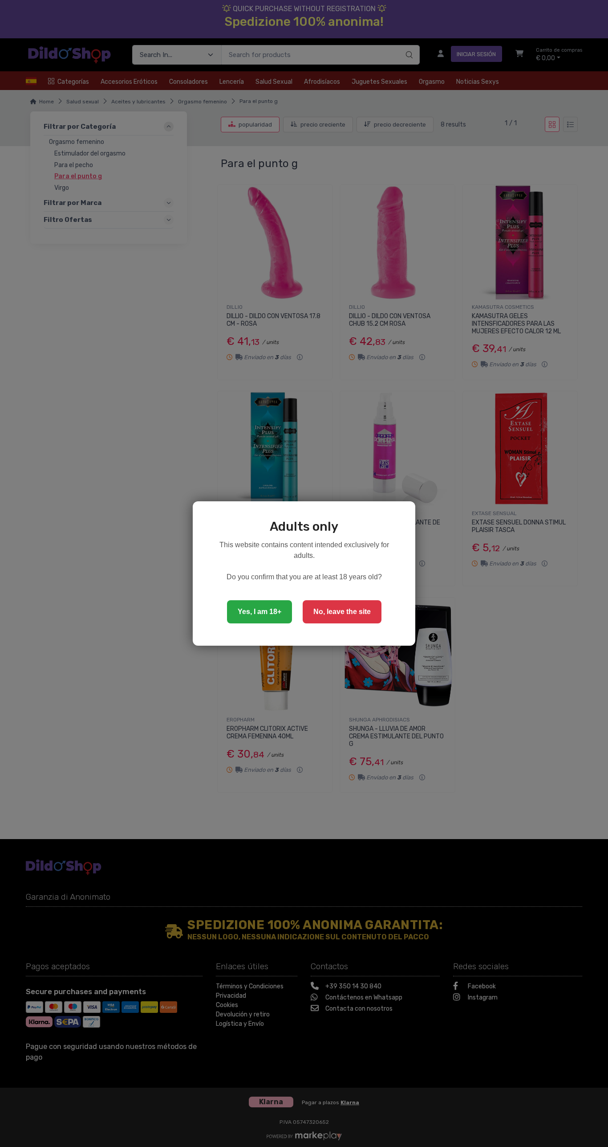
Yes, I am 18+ (259, 611)
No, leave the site (342, 611)
